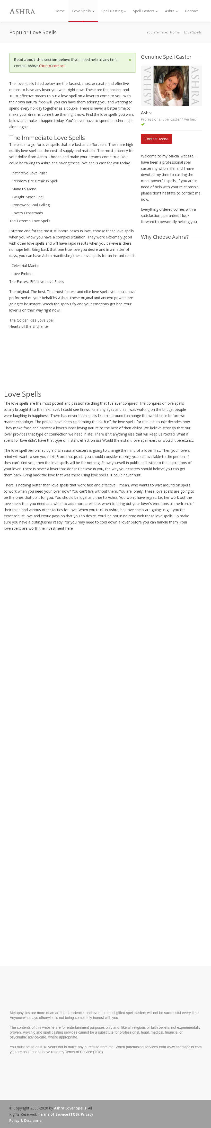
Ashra (169, 10)
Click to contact (52, 65)
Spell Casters (143, 10)
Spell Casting (111, 10)
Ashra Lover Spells (70, 1108)
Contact (191, 10)
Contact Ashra (156, 138)
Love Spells (81, 10)
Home (60, 10)
